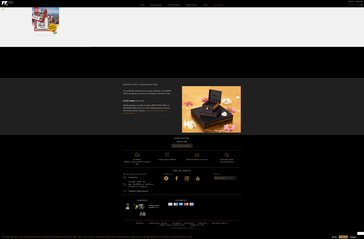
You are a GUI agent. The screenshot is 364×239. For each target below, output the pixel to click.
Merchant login (158, 223)
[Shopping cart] (361, 4)
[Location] (352, 4)
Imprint (140, 223)
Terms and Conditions (172, 225)
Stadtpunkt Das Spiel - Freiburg (45, 35)
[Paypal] (170, 204)
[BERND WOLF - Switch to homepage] (7, 3)
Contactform (132, 177)
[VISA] (191, 204)
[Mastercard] (186, 204)
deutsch (351, 1)
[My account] (355, 4)
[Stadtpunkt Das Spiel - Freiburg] (45, 20)
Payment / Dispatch (183, 223)
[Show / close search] (349, 4)
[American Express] (181, 204)
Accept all (343, 237)
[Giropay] (175, 204)
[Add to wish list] (89, 9)
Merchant (358, 1)
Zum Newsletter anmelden (181, 146)
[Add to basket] (2, 9)
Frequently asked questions (138, 191)
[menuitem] (349, 4)
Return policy (220, 223)
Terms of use (197, 225)
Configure (353, 237)
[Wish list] (358, 4)
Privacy (203, 223)
